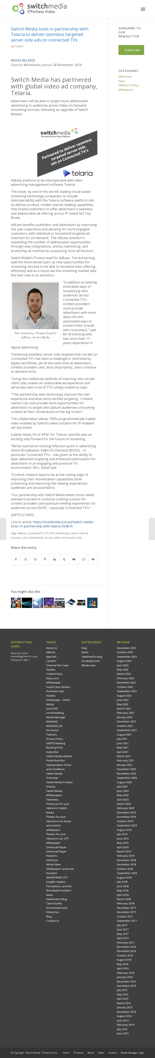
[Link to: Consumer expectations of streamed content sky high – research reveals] (70, 603)
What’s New (53, 864)
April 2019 (123, 847)
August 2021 (124, 734)
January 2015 (125, 1007)
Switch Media (35, 537)
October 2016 (125, 955)
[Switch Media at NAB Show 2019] (152, 529)
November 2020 (126, 773)
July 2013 (122, 1029)
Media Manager (56, 717)
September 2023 (127, 656)
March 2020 (124, 804)
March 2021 (124, 756)
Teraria (49, 537)
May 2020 (122, 795)
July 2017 (122, 925)
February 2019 (125, 856)
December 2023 (126, 648)
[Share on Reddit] (83, 559)
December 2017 (126, 908)
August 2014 (124, 1016)
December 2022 (126, 682)
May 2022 (122, 704)
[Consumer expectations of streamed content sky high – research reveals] (3, 529)
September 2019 (127, 825)
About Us (51, 648)
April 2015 (123, 998)
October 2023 (125, 652)
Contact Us (52, 921)
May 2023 (122, 669)
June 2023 (123, 665)
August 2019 (124, 830)
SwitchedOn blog (92, 656)
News (121, 81)
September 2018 (127, 873)
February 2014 (125, 1025)
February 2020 (125, 808)
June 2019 (123, 838)
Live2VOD (52, 708)
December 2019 (126, 812)
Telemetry (52, 799)
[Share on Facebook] (16, 559)
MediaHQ (52, 721)
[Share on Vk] (74, 559)
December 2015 (126, 981)
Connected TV (35, 533)
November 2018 (126, 864)
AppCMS (51, 656)
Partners (51, 734)
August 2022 (124, 695)
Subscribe (52, 752)
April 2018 (123, 895)
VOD (79, 537)
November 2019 (126, 817)
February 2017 (125, 942)
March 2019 (124, 851)
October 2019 (125, 821)
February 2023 (125, 678)
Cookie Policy (54, 674)
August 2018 (124, 877)
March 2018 (124, 899)
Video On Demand (64, 537)
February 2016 (125, 973)
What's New (125, 76)
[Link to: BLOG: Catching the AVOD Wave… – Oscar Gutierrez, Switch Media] (27, 603)
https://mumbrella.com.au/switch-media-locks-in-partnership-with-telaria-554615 (52, 524)
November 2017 (126, 912)
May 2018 (122, 890)
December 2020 (126, 769)
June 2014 (123, 1020)
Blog (48, 916)
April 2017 (123, 938)
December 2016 (126, 947)
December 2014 (126, 1012)
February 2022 (125, 713)
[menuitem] (143, 9)
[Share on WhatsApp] (35, 559)
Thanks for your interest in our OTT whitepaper (57, 838)
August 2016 (124, 959)
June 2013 (123, 1033)
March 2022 (124, 708)
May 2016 (122, 964)
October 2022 (125, 687)
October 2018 (125, 869)
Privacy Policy (54, 739)
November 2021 (126, 721)
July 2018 (122, 882)
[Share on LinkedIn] (54, 559)
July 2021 (122, 739)
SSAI (24, 537)
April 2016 (123, 968)
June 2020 (123, 791)
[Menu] (143, 9)
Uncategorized (90, 661)
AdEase (22, 533)
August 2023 (124, 661)
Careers (51, 661)
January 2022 (125, 717)
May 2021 (122, 747)
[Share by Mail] (93, 559)
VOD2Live (52, 860)
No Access (52, 730)
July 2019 (122, 834)
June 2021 (123, 743)
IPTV (52, 533)
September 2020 (127, 778)
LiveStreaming (55, 713)
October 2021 (125, 726)
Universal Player (56, 847)
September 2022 (127, 691)
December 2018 (126, 860)
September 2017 (127, 921)
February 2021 (125, 760)
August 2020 (124, 782)
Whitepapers (125, 89)
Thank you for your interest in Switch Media (58, 808)
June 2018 (123, 886)
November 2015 (126, 986)
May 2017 (122, 934)
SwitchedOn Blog (56, 899)
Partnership (63, 533)
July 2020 (122, 786)
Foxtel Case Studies (58, 687)
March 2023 (124, 674)
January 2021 (125, 765)
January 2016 (125, 977)
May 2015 (122, 994)
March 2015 (124, 1003)
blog (84, 648)
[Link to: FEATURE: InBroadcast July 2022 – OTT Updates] (59, 603)
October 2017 (125, 916)
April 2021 (123, 752)
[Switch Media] (39, 9)
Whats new (88, 665)
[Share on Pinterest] (45, 559)
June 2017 (123, 929)
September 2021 (127, 730)
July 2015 (122, 990)
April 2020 (123, 799)
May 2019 (122, 843)
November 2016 (126, 951)
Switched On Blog (128, 85)
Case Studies (54, 903)
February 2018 (125, 903)
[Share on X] (25, 559)
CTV (46, 533)
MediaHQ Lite (54, 726)
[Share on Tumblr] (64, 559)
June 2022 (123, 700)
